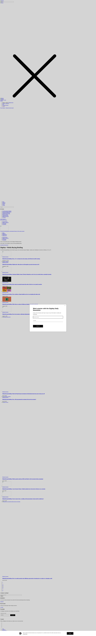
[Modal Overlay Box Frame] (48, 318)
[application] (48, 633)
